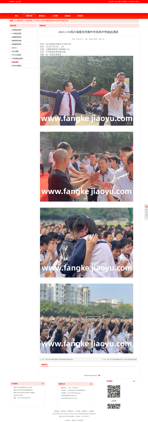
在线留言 (124, 1)
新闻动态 (70, 411)
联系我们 (84, 411)
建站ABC (74, 420)
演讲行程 (20, 20)
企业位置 (131, 1)
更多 (42, 383)
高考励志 (56, 411)
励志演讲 (29, 20)
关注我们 (110, 381)
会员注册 (18, 1)
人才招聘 (77, 411)
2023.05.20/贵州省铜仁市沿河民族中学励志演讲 (59, 359)
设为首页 (111, 1)
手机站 (137, 1)
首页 (11, 20)
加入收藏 (117, 1)
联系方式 (62, 384)
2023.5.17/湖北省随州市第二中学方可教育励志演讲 (122, 359)
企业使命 (14, 383)
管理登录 (80, 420)
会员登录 (11, 1)
